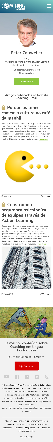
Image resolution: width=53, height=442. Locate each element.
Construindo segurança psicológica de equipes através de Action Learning (24, 212)
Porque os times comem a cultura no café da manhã (26, 113)
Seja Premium (26, 366)
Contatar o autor (26, 81)
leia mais (43, 139)
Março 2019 (8, 294)
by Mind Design (26, 437)
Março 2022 (8, 196)
